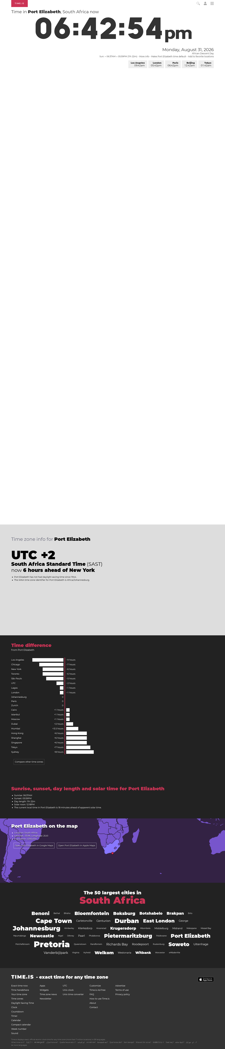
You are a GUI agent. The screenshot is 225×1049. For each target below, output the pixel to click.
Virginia (75, 952)
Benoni (40, 913)
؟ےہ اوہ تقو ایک (191, 1042)
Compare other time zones (29, 762)
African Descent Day (203, 53)
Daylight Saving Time (22, 1003)
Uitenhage (200, 944)
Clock (14, 1007)
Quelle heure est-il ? (68, 1042)
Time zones (17, 998)
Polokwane (161, 936)
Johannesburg (18, 697)
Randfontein (96, 944)
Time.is (19, 3)
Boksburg (124, 913)
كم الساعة (81, 1042)
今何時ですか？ (158, 1042)
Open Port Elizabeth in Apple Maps (76, 845)
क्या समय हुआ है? (39, 1042)
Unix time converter (73, 994)
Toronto (15, 674)
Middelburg (161, 928)
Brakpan (175, 913)
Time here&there (20, 990)
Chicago (15, 664)
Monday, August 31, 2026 (188, 49)
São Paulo (16, 678)
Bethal (57, 913)
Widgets (44, 990)
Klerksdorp (85, 928)
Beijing (190, 64)
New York (16, 669)
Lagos (14, 688)
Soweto (179, 944)
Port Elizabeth (190, 936)
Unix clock (68, 990)
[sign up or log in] (205, 4)
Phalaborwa (94, 936)
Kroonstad (101, 928)
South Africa (112, 900)
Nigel (60, 936)
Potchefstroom (22, 944)
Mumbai (15, 728)
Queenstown (80, 944)
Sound (14, 1033)
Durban (127, 920)
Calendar (16, 1020)
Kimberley (69, 928)
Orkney (70, 936)
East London (159, 921)
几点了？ (29, 1042)
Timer (14, 1016)
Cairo (14, 710)
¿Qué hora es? (52, 1042)
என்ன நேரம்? (179, 1042)
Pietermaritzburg (128, 936)
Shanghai (16, 738)
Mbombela (145, 928)
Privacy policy (122, 994)
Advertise (120, 985)
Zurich (14, 705)
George (183, 920)
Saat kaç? (170, 1042)
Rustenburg (158, 944)
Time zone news (48, 994)
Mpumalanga (19, 936)
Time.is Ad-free (97, 990)
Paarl (81, 935)
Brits (190, 913)
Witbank (143, 953)
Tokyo (206, 64)
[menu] (212, 4)
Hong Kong (17, 733)
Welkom (104, 952)
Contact (94, 1007)
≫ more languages (19, 1045)
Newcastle (42, 935)
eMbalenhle (174, 952)
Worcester (160, 952)
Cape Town (54, 920)
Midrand (177, 928)
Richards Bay (117, 944)
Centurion (103, 920)
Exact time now (19, 985)
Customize (95, 985)
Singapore (16, 742)
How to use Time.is (99, 998)
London (156, 64)
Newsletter (45, 998)
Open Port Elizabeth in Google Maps (34, 845)
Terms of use (122, 990)
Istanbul (15, 714)
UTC (13, 683)
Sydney (15, 752)
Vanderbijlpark (56, 953)
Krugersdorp (123, 928)
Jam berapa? (129, 1042)
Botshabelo (151, 913)
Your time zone (19, 994)
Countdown (17, 1011)
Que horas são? (116, 1042)
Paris (173, 64)
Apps (42, 985)
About (93, 1003)
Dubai (14, 724)
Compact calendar (21, 1024)
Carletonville (84, 920)
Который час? (102, 1042)
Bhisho (67, 913)
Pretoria (52, 944)
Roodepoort (140, 944)
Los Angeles (138, 64)
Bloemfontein (92, 913)
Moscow (15, 719)
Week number (18, 1029)
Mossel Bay (206, 928)
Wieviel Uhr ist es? (143, 1042)
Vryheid (86, 952)
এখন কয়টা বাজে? (91, 1042)
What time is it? (17, 1042)
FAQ (92, 994)
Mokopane (192, 928)
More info (144, 56)
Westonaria (124, 952)
